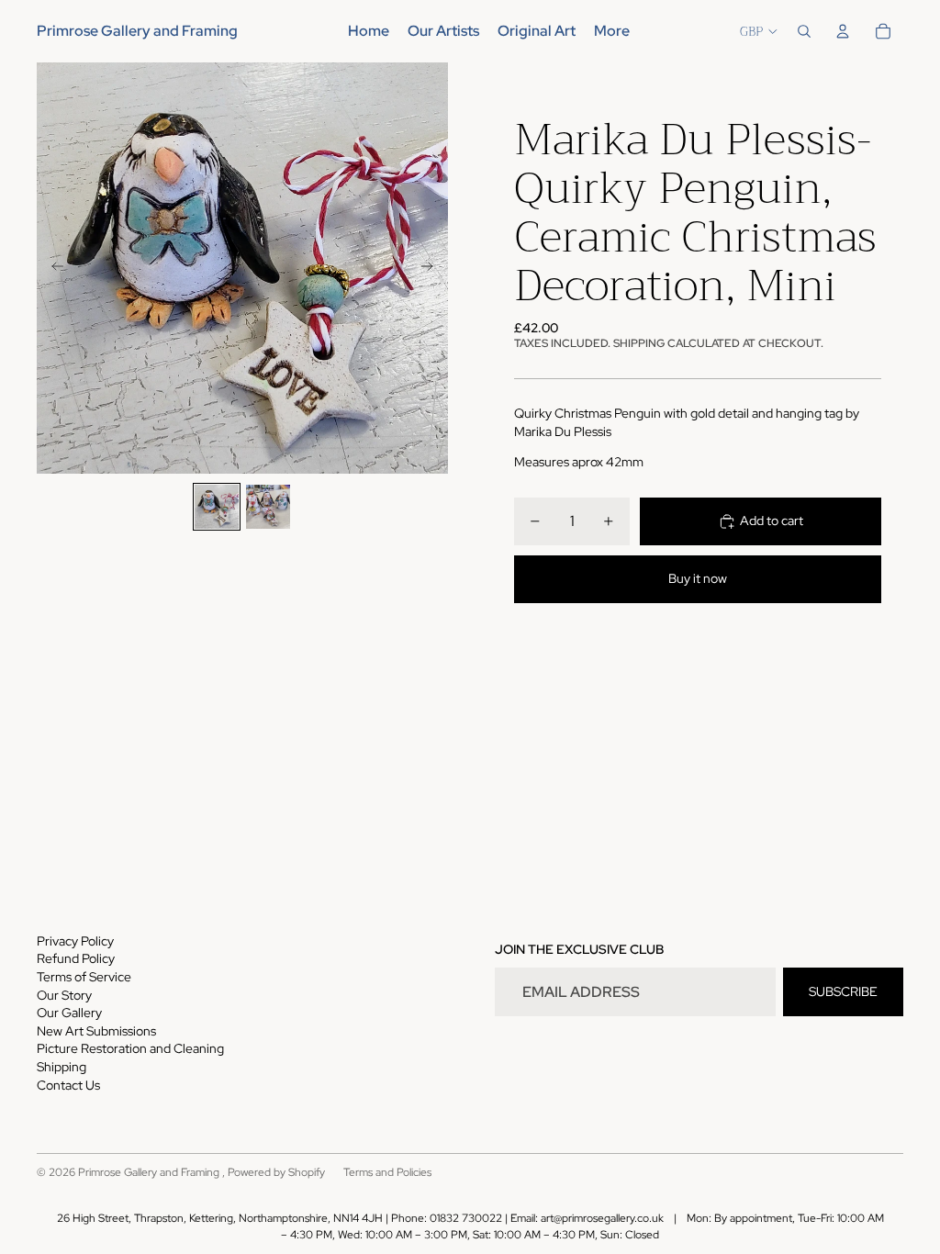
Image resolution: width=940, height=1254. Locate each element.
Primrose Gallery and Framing (150, 1172)
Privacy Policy (75, 941)
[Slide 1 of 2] (217, 507)
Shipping (61, 1066)
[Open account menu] (842, 31)
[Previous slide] (52, 268)
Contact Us (68, 1085)
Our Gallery (69, 1012)
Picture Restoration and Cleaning (130, 1048)
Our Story (64, 995)
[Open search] (804, 31)
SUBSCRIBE (843, 991)
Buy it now (697, 578)
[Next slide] (433, 268)
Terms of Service (84, 976)
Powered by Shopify (276, 1172)
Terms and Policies (387, 1172)
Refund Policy (76, 958)
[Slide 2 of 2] (268, 507)
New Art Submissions (96, 1031)
